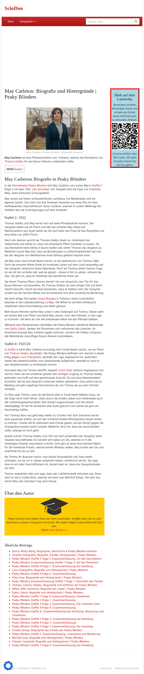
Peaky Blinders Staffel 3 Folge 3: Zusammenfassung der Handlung (52, 618)
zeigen (18, 169)
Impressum (106, 668)
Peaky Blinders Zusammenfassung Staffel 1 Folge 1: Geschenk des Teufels (57, 581)
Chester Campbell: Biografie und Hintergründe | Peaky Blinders (50, 641)
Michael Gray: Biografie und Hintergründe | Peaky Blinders (47, 637)
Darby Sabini (18, 328)
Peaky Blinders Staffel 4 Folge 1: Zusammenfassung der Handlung (52, 566)
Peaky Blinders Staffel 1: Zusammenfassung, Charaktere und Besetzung (56, 633)
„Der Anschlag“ (41, 189)
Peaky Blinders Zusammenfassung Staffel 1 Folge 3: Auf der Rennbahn (55, 562)
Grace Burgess (47, 298)
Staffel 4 (13, 349)
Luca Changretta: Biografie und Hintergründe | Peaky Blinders (50, 569)
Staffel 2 (97, 185)
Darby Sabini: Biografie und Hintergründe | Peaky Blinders (47, 592)
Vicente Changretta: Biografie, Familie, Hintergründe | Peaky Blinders (54, 554)
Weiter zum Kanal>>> (54, 529)
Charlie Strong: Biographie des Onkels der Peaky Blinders (47, 630)
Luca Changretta (30, 357)
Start (11, 21)
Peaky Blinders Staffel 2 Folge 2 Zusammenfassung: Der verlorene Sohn (56, 603)
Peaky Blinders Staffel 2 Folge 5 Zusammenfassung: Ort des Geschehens (56, 558)
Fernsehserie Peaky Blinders (29, 185)
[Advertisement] (72, 54)
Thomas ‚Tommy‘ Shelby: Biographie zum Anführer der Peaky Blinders (54, 585)
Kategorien (27, 21)
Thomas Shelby (13, 161)
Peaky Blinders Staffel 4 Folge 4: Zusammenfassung (44, 607)
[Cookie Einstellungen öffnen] (8, 669)
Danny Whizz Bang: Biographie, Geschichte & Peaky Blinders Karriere (54, 551)
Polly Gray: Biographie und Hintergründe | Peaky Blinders (47, 577)
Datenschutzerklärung (127, 668)
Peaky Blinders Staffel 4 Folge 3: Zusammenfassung (44, 622)
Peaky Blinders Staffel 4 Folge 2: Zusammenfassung (44, 573)
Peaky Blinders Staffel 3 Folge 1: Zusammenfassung (44, 600)
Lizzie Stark (65, 370)
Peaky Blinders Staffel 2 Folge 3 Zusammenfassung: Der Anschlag (52, 626)
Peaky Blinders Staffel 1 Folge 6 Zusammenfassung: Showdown (51, 596)
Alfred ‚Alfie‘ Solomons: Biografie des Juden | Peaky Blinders (49, 588)
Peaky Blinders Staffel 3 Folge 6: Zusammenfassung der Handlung (52, 645)
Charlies (61, 415)
